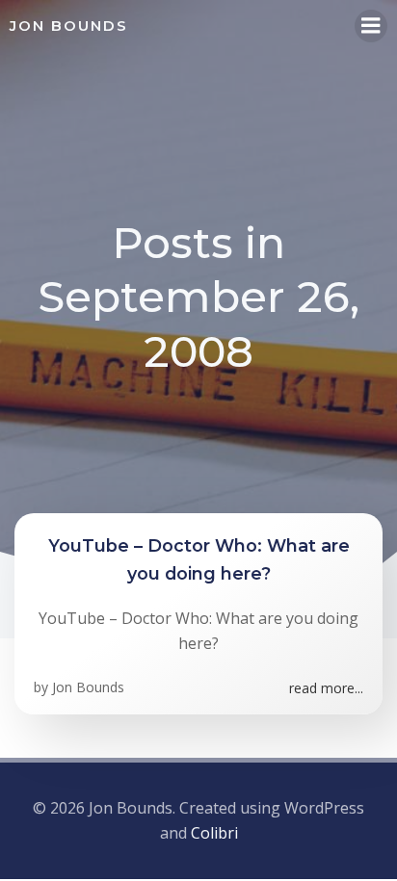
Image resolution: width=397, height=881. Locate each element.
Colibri (214, 832)
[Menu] (371, 26)
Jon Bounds (88, 687)
